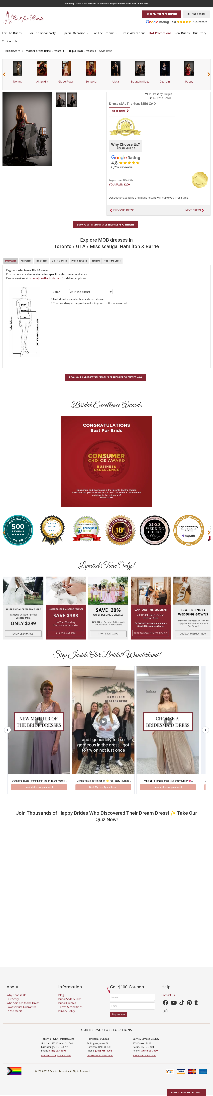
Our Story (199, 33)
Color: (56, 292)
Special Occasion (74, 33)
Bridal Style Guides (69, 1003)
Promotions (41, 261)
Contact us (168, 999)
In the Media (14, 1014)
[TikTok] (181, 1007)
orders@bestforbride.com (45, 278)
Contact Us (9, 41)
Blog (61, 999)
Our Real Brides (59, 261)
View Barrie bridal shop (144, 1059)
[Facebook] (165, 1007)
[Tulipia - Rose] (61, 99)
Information (10, 261)
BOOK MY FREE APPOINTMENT (161, 14)
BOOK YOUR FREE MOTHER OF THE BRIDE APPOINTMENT (105, 224)
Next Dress (193, 210)
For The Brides (12, 33)
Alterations (26, 261)
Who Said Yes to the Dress (23, 1006)
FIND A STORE (198, 14)
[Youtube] (174, 1007)
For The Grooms (103, 33)
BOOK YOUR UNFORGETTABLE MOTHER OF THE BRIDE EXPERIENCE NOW (105, 377)
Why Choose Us (16, 999)
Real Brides (182, 33)
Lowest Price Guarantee (21, 1010)
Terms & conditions (70, 1010)
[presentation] (4, 74)
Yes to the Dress (112, 261)
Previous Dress (123, 210)
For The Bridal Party (42, 33)
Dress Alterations (133, 33)
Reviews (96, 261)
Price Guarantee (79, 261)
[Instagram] (165, 1015)
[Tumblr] (196, 1007)
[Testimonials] (179, 21)
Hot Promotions (160, 33)
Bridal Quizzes (67, 1006)
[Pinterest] (189, 1007)
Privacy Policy (66, 1014)
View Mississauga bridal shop (56, 1059)
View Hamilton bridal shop (100, 1059)
